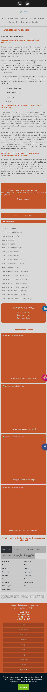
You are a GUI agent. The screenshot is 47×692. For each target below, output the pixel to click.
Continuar (23, 687)
